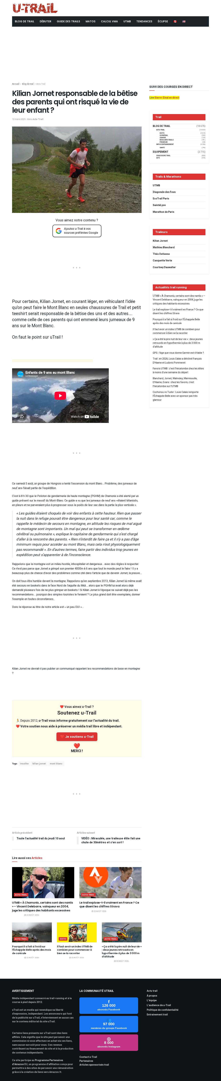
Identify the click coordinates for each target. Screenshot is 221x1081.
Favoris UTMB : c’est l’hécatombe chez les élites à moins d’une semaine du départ (178, 370)
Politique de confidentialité (162, 1010)
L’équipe (152, 1000)
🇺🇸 (184, 21)
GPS (158, 158)
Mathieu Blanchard (164, 247)
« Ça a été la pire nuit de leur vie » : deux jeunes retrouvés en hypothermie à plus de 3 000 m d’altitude (122, 951)
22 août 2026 (32, 915)
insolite (24, 763)
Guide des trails (68, 21)
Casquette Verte (162, 260)
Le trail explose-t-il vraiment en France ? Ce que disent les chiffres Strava (109, 904)
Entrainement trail (157, 1014)
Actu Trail (40, 84)
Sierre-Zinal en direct (167, 98)
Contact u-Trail (88, 1057)
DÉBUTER (45, 21)
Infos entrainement (165, 144)
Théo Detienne (161, 254)
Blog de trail (27, 84)
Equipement (160, 152)
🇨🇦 (175, 21)
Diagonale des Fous (164, 192)
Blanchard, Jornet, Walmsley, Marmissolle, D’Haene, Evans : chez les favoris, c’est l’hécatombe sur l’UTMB (175, 382)
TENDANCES (144, 21)
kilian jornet (39, 763)
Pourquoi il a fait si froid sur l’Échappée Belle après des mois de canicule (31, 950)
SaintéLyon (159, 205)
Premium (163, 142)
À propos (152, 996)
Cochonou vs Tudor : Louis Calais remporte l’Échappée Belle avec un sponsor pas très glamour (176, 396)
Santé (162, 148)
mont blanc (56, 763)
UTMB (127, 21)
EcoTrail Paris (161, 198)
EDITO (63, 939)
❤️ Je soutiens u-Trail (77, 736)
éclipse (163, 21)
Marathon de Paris (163, 212)
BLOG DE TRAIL (24, 21)
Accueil (15, 84)
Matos (90, 21)
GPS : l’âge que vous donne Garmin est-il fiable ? (178, 353)
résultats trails (167, 140)
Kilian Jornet (160, 241)
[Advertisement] (110, 52)
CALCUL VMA (109, 21)
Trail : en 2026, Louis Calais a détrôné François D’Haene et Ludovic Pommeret (177, 360)
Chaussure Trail (163, 155)
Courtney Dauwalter (164, 267)
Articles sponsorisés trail (94, 1065)
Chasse (163, 137)
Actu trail (152, 991)
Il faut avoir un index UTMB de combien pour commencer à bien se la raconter (75, 950)
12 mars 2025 (18, 119)
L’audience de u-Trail (159, 1005)
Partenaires (86, 1061)
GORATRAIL (164, 135)
